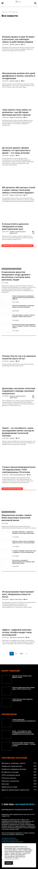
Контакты (13, 838)
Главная (4, 12)
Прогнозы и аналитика (17, 637)
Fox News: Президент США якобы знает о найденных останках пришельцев (24, 551)
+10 (21, 654)
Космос (12, 155)
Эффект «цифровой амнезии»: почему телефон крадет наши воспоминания (17, 632)
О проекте (5, 838)
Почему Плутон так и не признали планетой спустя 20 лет (19, 357)
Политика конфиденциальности (12, 841)
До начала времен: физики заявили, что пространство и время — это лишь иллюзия (16, 150)
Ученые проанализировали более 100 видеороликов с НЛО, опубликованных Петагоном (18, 469)
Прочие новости (15, 44)
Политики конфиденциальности (15, 858)
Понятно (8, 863)
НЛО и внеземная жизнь (18, 475)
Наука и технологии (16, 117)
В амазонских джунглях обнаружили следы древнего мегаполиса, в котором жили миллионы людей (16, 276)
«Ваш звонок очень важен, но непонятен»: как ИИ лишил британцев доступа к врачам (16, 112)
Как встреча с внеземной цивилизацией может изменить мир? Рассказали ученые (23, 562)
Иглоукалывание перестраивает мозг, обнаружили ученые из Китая (18, 594)
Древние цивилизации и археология (18, 232)
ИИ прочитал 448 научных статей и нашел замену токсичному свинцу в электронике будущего (18, 190)
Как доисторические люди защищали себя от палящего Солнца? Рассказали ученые (24, 326)
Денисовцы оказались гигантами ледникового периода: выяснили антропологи (18, 391)
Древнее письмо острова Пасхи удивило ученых (21, 676)
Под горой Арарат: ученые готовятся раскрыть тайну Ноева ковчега (23, 315)
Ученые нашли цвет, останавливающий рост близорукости (24, 720)
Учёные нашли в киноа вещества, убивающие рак (22, 699)
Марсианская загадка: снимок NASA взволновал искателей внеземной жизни (17, 518)
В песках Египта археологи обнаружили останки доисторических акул (15, 226)
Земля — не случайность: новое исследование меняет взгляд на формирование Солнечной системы (18, 432)
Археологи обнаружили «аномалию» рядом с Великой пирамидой (23, 306)
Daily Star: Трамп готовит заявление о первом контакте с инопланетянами (23, 542)
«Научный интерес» (24, 804)
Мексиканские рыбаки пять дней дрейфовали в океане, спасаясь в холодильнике (18, 76)
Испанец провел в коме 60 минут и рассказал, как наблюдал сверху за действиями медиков (18, 39)
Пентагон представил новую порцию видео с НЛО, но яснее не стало (23, 688)
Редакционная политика (10, 840)
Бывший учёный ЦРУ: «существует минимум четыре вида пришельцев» (23, 532)
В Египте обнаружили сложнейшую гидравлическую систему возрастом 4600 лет (23, 297)
